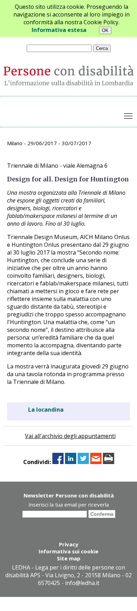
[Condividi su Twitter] (83, 462)
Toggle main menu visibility (128, 116)
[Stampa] (108, 462)
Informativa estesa (59, 30)
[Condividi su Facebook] (58, 462)
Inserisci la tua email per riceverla (68, 504)
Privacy (68, 544)
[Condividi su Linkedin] (70, 462)
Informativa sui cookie (68, 551)
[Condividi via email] (96, 462)
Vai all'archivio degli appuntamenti (70, 436)
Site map (68, 558)
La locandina (46, 409)
